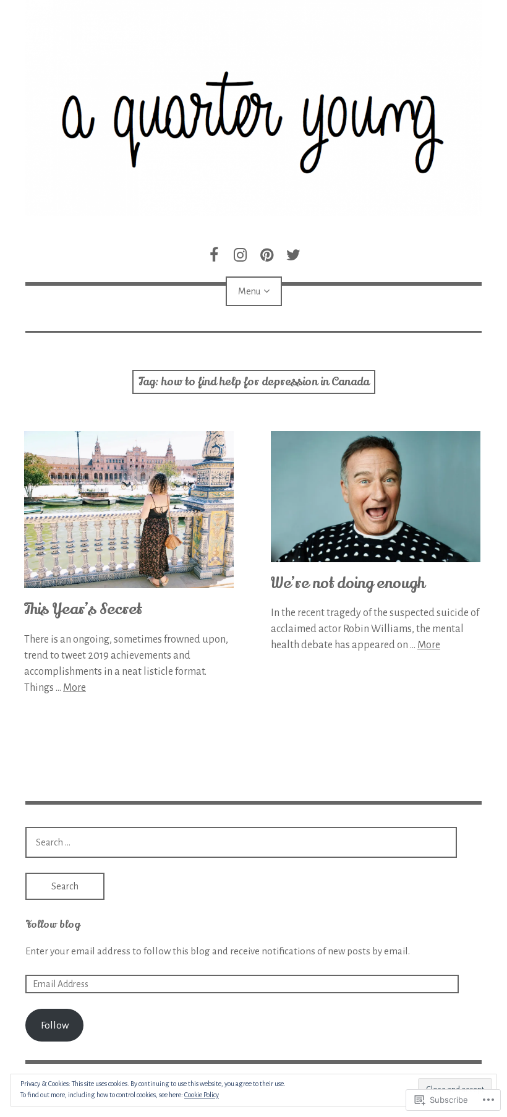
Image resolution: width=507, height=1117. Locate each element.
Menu (249, 291)
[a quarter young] (253, 108)
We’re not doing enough (348, 583)
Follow (55, 1025)
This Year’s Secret (83, 609)
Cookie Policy (201, 1094)
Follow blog (52, 924)
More (74, 687)
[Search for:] (241, 842)
